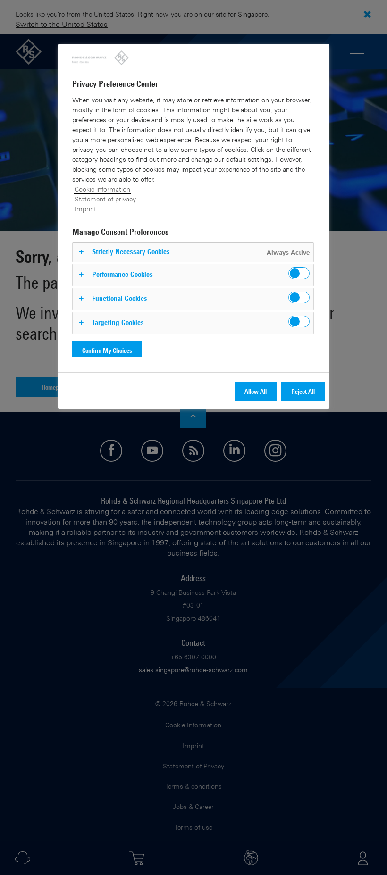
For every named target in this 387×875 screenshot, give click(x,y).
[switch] (299, 273)
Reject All (303, 391)
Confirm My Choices (107, 350)
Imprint (85, 209)
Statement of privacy (105, 199)
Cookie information (102, 189)
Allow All (255, 391)
